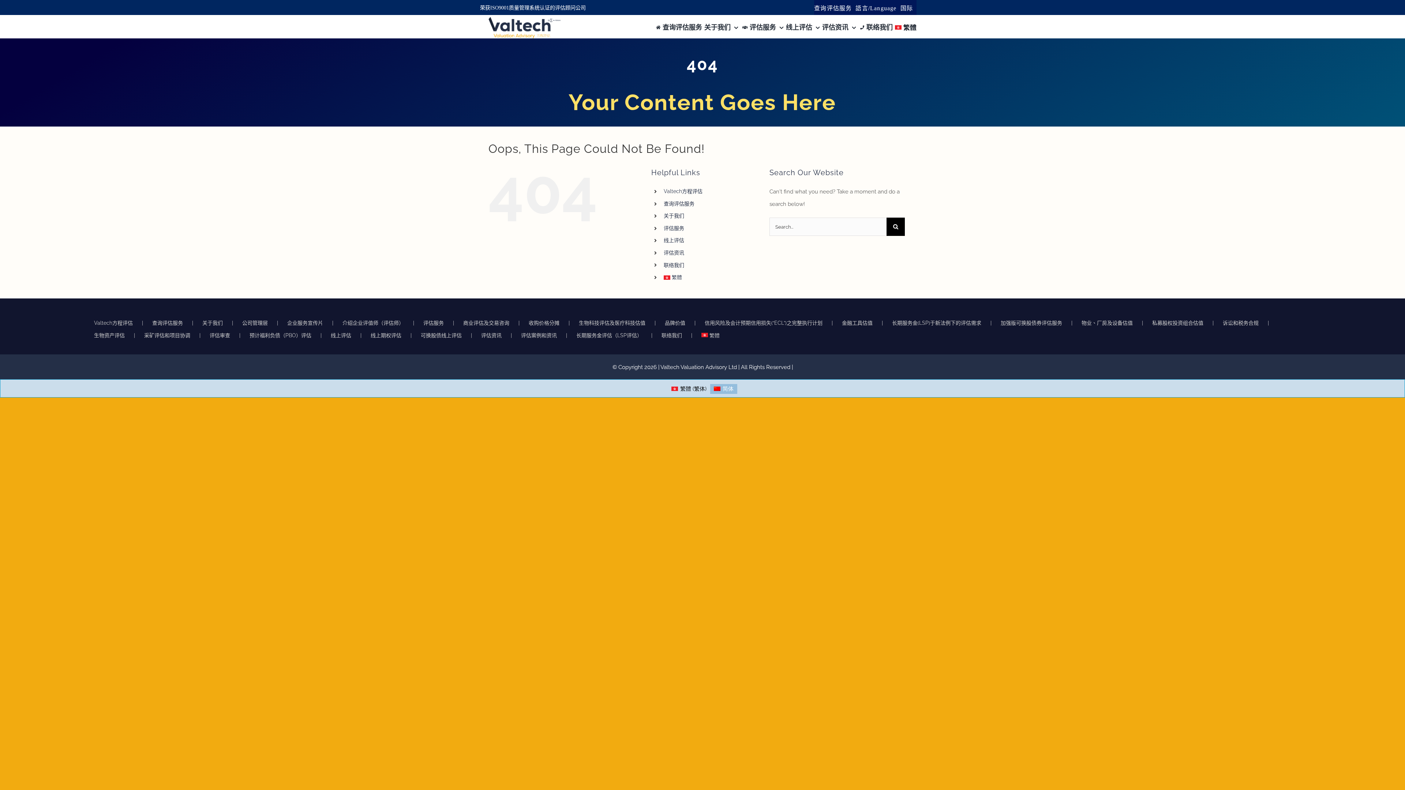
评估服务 (674, 228)
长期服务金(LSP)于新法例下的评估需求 (936, 323)
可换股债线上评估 (441, 335)
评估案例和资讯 (539, 335)
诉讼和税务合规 (1241, 323)
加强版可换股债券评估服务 (1031, 323)
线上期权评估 (386, 335)
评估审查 (220, 335)
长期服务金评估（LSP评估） (609, 335)
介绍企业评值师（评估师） (373, 323)
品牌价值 (675, 323)
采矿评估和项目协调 (167, 335)
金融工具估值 (857, 323)
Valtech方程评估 (683, 191)
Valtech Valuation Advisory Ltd (699, 367)
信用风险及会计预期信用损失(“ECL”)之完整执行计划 (764, 323)
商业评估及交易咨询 (486, 323)
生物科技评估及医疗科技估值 (612, 323)
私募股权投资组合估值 (1177, 323)
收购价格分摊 (544, 323)
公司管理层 (255, 323)
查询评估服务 (679, 204)
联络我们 (674, 265)
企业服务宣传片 (305, 323)
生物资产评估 (109, 335)
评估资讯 (674, 253)
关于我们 (674, 216)
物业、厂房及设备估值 (1107, 323)
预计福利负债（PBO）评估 (280, 335)
